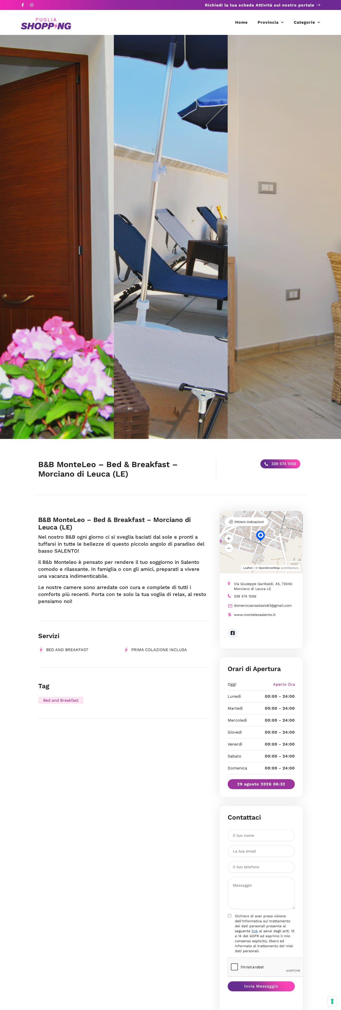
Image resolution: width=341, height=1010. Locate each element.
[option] (57, 237)
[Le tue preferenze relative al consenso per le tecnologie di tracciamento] (332, 1001)
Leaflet (248, 568)
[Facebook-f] (23, 5)
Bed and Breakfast (61, 700)
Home (241, 22)
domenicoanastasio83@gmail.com (263, 605)
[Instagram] (32, 5)
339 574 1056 (283, 463)
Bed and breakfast (67, 649)
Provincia (268, 22)
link (255, 931)
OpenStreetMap (269, 568)
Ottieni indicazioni (249, 522)
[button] (229, 538)
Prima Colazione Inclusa (159, 649)
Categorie (304, 22)
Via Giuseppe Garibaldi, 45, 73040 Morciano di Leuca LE (263, 586)
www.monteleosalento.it (255, 615)
